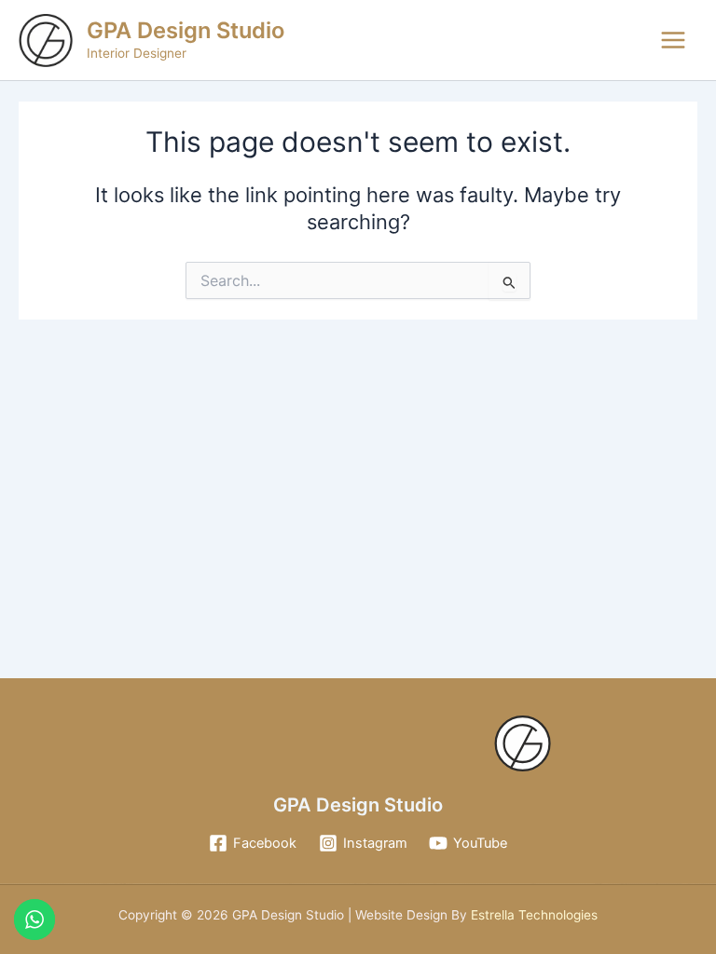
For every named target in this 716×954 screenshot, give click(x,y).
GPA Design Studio (185, 30)
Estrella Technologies (532, 914)
